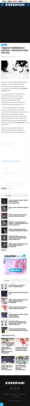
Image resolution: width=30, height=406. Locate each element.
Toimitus (3, 56)
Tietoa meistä (22, 394)
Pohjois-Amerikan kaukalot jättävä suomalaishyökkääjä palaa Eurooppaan (18, 230)
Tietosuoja (6, 394)
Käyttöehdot (14, 394)
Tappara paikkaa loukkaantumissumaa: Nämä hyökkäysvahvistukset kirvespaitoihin (18, 245)
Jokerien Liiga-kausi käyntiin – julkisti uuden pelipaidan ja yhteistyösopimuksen (18, 201)
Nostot (9, 188)
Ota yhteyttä (15, 396)
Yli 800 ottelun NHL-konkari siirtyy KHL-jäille (18, 293)
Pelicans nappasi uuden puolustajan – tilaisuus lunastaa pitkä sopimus (18, 215)
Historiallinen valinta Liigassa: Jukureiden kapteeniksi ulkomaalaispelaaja (20, 367)
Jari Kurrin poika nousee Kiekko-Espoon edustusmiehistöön (17, 286)
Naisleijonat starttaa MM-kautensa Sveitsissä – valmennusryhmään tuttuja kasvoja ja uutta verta (18, 223)
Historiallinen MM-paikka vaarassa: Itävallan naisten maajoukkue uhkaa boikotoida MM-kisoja (17, 238)
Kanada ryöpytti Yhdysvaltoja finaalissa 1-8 (18, 208)
